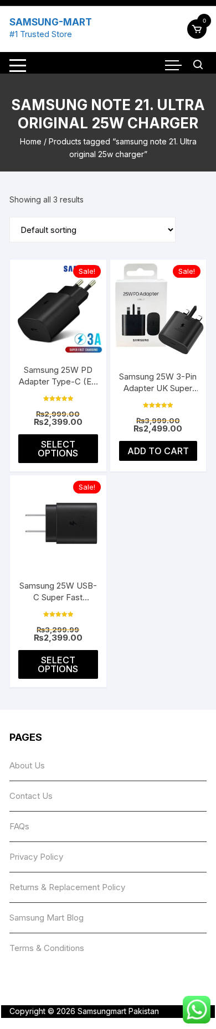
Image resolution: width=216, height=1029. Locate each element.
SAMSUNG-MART (50, 22)
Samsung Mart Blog (46, 917)
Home (31, 141)
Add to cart (158, 450)
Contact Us (31, 796)
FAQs (19, 826)
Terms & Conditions (46, 948)
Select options (58, 449)
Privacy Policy (36, 856)
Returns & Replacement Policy (67, 887)
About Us (27, 765)
